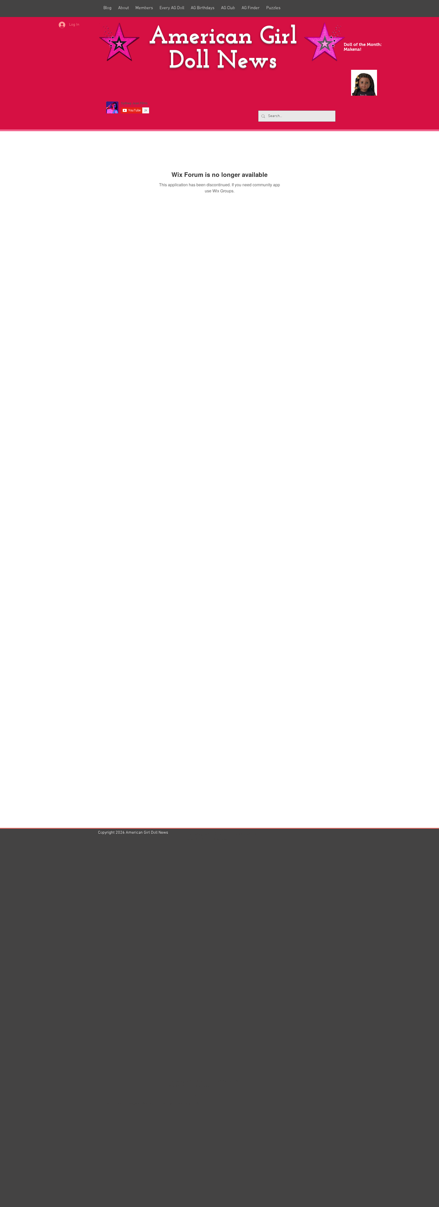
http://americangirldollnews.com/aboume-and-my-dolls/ (154, 1103)
